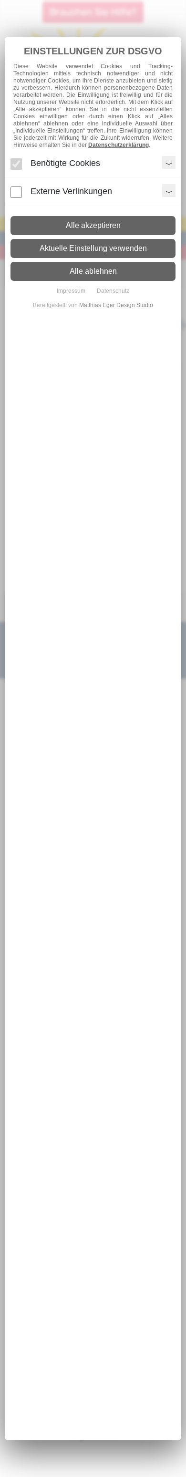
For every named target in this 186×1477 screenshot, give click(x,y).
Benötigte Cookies (65, 163)
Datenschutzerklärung (118, 145)
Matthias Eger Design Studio (116, 305)
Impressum (71, 291)
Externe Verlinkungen (71, 191)
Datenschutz (113, 291)
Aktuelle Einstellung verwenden (93, 248)
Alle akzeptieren (93, 225)
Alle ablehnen (93, 271)
